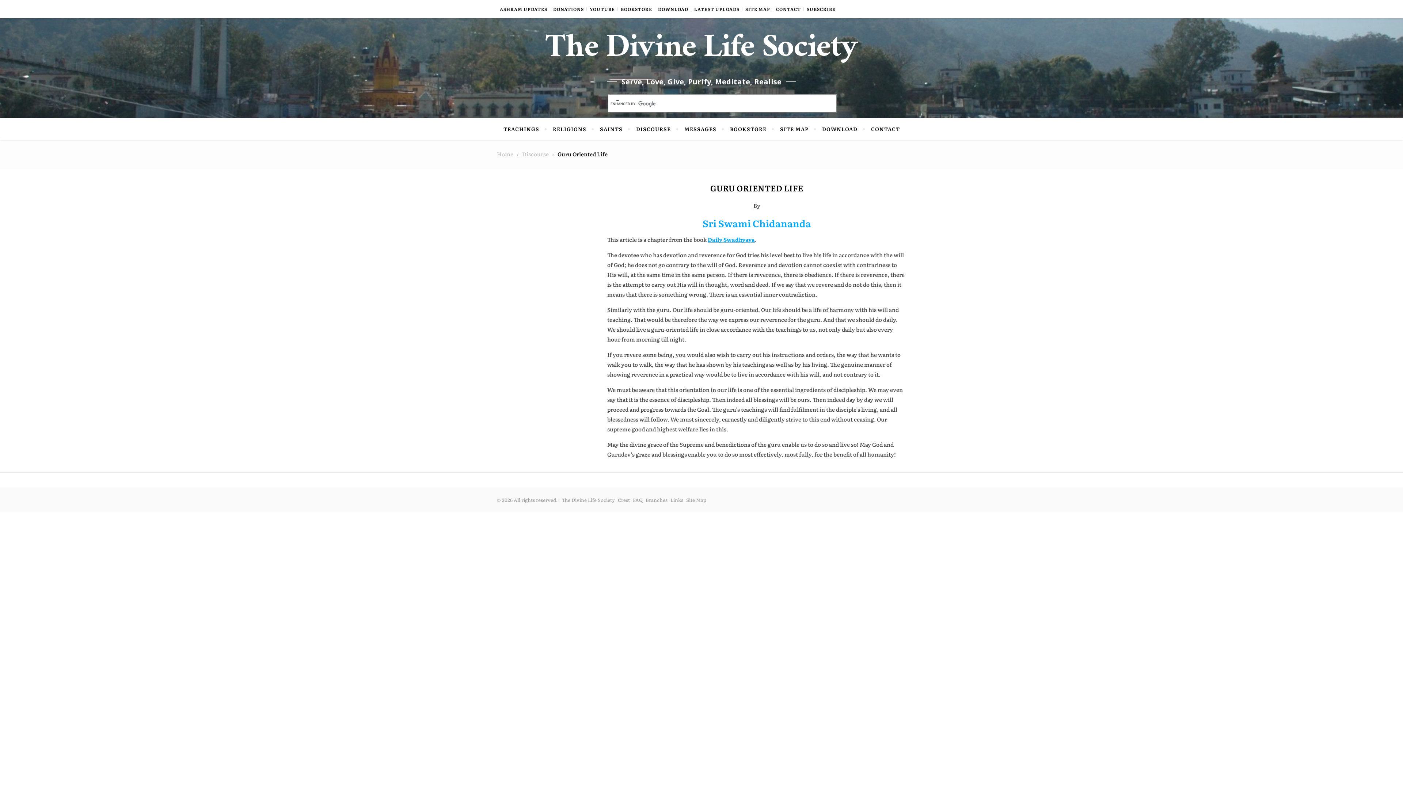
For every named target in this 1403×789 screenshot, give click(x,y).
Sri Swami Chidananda (757, 223)
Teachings (521, 129)
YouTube (602, 9)
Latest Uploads (716, 9)
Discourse (653, 129)
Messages (700, 129)
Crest (624, 499)
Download (673, 9)
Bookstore (636, 9)
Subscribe (821, 9)
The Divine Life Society (701, 51)
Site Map (757, 9)
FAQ (638, 499)
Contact (788, 9)
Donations (568, 9)
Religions (569, 129)
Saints (611, 129)
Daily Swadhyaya (731, 239)
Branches (657, 499)
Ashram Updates (523, 9)
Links (676, 499)
